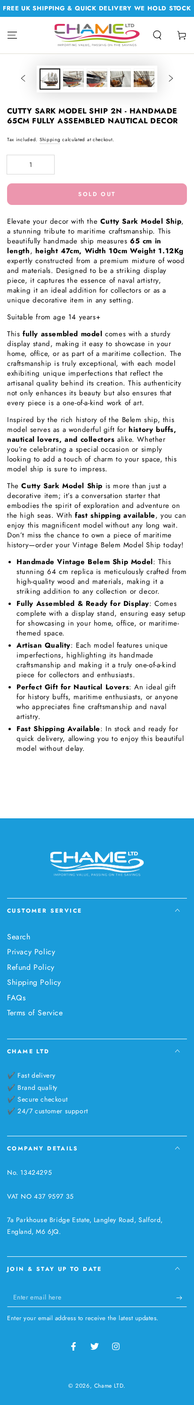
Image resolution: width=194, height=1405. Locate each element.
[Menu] (12, 35)
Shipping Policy (34, 982)
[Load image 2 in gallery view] (73, 79)
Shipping (50, 139)
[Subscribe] (181, 1297)
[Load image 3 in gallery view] (97, 79)
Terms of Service (35, 1012)
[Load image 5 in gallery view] (144, 79)
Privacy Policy (31, 951)
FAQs (16, 997)
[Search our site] (157, 35)
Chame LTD (108, 1386)
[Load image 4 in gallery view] (120, 79)
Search (19, 936)
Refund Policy (31, 967)
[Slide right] (171, 79)
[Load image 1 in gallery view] (50, 79)
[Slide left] (23, 79)
